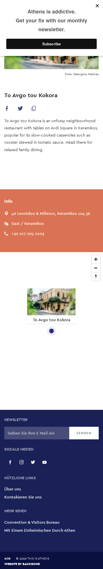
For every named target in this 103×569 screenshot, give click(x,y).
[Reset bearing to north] (96, 276)
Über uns (12, 489)
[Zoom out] (96, 268)
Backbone (31, 564)
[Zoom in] (96, 259)
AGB (7, 558)
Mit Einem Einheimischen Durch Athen (39, 530)
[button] (6, 109)
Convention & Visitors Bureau (32, 522)
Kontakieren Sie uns (22, 497)
